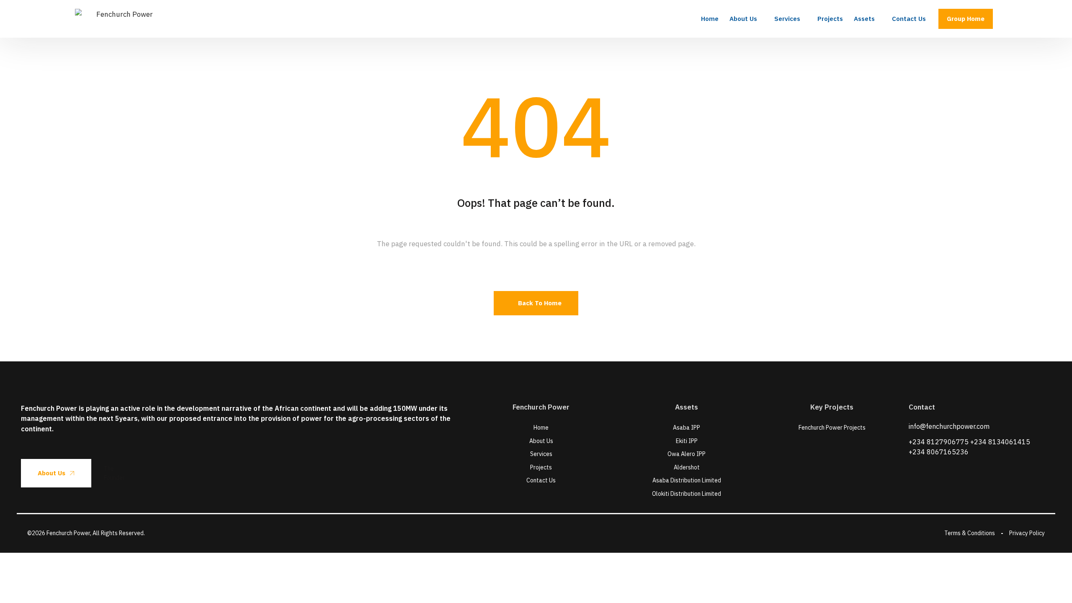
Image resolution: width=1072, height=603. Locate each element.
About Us (51, 473)
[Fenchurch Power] (121, 19)
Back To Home (540, 303)
